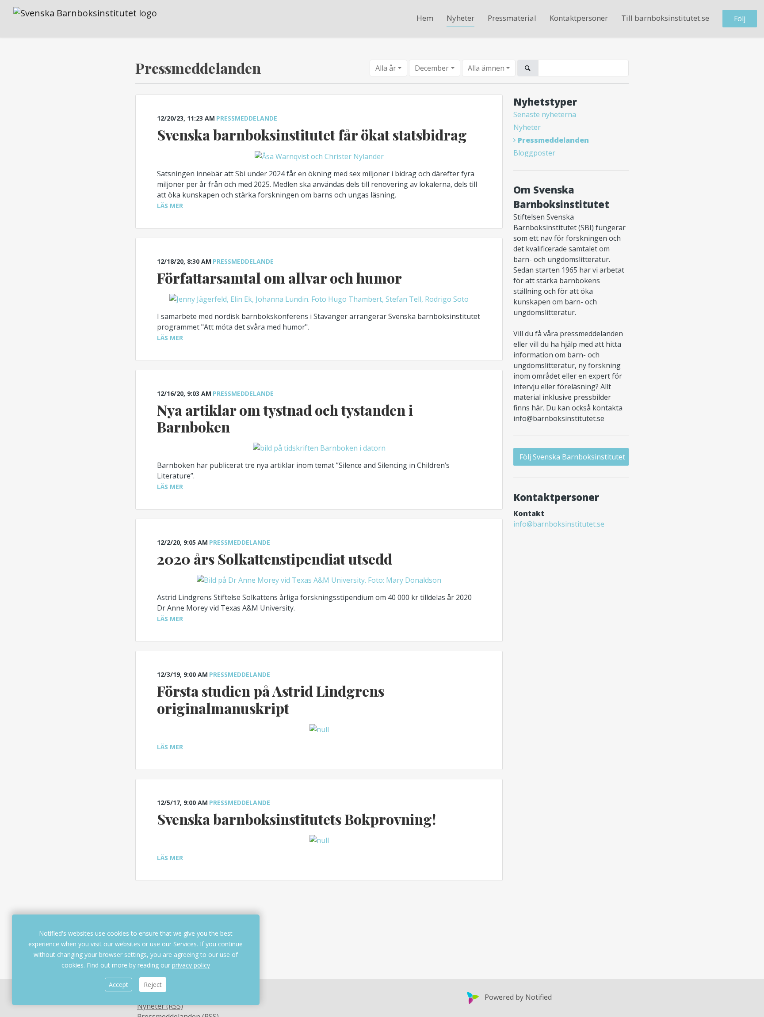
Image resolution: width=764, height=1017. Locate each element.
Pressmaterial (512, 18)
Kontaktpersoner (579, 18)
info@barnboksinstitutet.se (558, 524)
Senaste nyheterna (544, 114)
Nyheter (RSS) (160, 1006)
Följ (739, 19)
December (432, 68)
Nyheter (460, 18)
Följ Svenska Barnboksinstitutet (572, 457)
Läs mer (170, 205)
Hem (424, 18)
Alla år (385, 68)
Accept (118, 984)
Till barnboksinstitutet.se (665, 18)
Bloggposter (534, 153)
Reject (153, 984)
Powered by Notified (518, 997)
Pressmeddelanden (553, 140)
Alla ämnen (486, 68)
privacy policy (191, 965)
